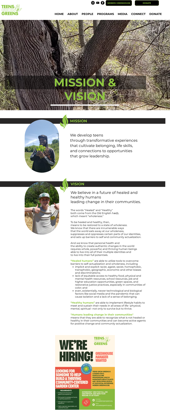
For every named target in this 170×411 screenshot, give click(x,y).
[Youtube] (98, 3)
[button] (73, 14)
